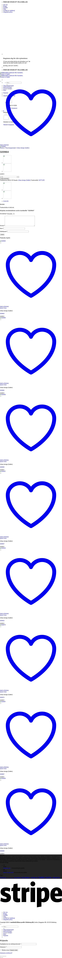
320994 (2, 390)
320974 (2, 697)
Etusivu (2, 148)
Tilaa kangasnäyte (10, 148)
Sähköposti (3, 231)
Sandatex (17, 878)
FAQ (4, 9)
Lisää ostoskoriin (5, 178)
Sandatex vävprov (29, 877)
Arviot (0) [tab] (5, 201)
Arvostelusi (3, 213)
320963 (2, 313)
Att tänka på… (7, 868)
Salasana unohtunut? (6, 953)
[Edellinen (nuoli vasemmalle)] (0, 957)
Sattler (41, 877)
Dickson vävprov (10, 877)
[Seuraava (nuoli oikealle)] (2, 957)
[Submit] (4, 928)
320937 (2, 544)
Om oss (5, 4)
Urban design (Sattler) (23, 148)
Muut (4, 934)
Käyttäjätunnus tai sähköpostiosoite (10, 944)
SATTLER (42, 180)
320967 (2, 774)
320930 (2, 467)
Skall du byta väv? (8, 872)
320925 (2, 851)
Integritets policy (8, 12)
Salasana (3, 947)
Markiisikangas (7, 931)
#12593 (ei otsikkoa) (9, 10)
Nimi (1, 228)
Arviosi (2, 225)
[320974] (7, 163)
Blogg (5, 6)
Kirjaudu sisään (13, 950)
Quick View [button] (3, 308)
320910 (2, 620)
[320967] (7, 171)
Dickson (3, 878)
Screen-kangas (7, 932)
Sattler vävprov (52, 877)
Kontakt (5, 7)
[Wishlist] (0, 81)
